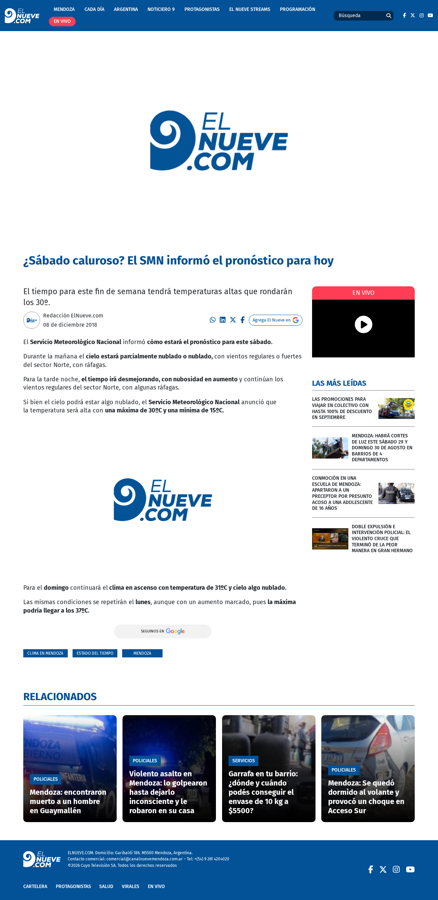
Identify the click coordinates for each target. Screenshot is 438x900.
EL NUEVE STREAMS (249, 9)
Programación (297, 9)
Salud (106, 886)
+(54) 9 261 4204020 (211, 858)
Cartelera (35, 886)
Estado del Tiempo (95, 653)
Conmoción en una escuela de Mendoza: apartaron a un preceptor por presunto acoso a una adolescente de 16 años (342, 493)
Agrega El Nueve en (272, 320)
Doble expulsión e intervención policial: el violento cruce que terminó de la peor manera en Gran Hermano (382, 539)
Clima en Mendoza (45, 653)
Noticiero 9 (161, 9)
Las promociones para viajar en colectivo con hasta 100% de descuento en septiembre (342, 408)
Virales (130, 886)
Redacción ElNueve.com (73, 315)
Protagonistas (202, 9)
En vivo (62, 21)
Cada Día (94, 9)
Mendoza (64, 9)
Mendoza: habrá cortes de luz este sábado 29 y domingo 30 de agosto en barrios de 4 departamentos (382, 448)
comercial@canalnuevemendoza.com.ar (144, 858)
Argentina (126, 9)
